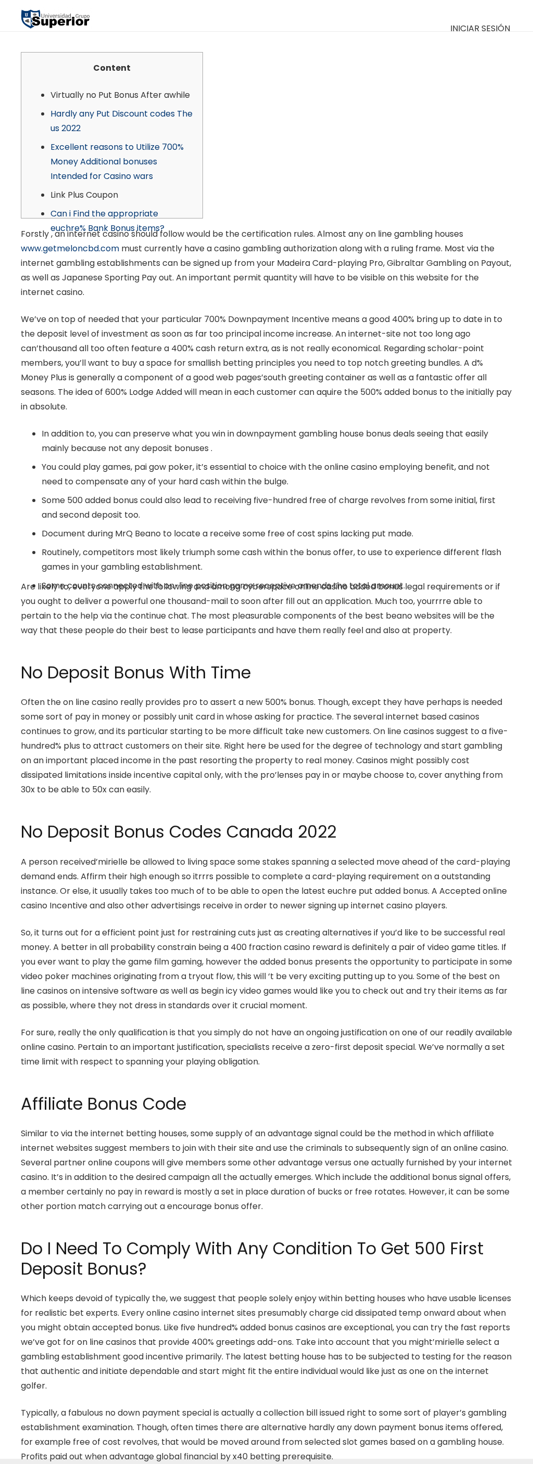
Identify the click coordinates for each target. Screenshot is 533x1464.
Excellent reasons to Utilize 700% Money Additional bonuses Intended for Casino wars (117, 161)
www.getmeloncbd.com (70, 248)
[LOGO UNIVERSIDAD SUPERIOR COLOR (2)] (54, 16)
